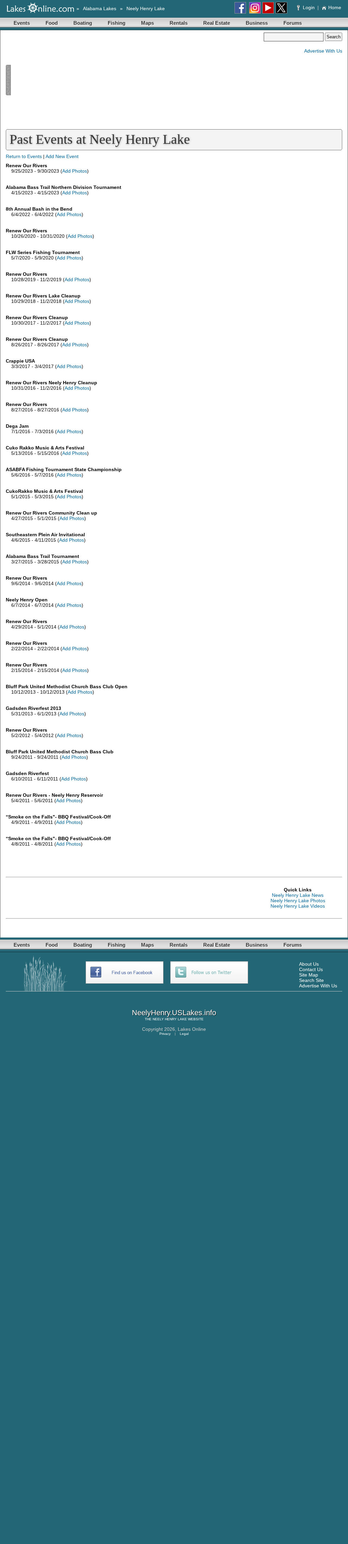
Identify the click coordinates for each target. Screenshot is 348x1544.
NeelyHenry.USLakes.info (174, 1012)
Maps (147, 23)
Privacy (165, 1034)
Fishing (116, 23)
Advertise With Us (323, 51)
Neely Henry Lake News (298, 895)
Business (257, 23)
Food (52, 23)
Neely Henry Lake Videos (298, 906)
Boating (82, 23)
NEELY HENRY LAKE (170, 1019)
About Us (309, 964)
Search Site (311, 980)
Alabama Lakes (99, 8)
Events (22, 23)
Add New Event (62, 156)
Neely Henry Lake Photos (298, 900)
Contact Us (311, 969)
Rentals (179, 23)
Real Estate (216, 23)
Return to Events (24, 156)
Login (308, 7)
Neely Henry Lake (145, 8)
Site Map (308, 975)
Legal (184, 1034)
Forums (292, 23)
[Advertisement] (134, 80)
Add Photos (74, 171)
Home (334, 7)
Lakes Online (192, 1029)
